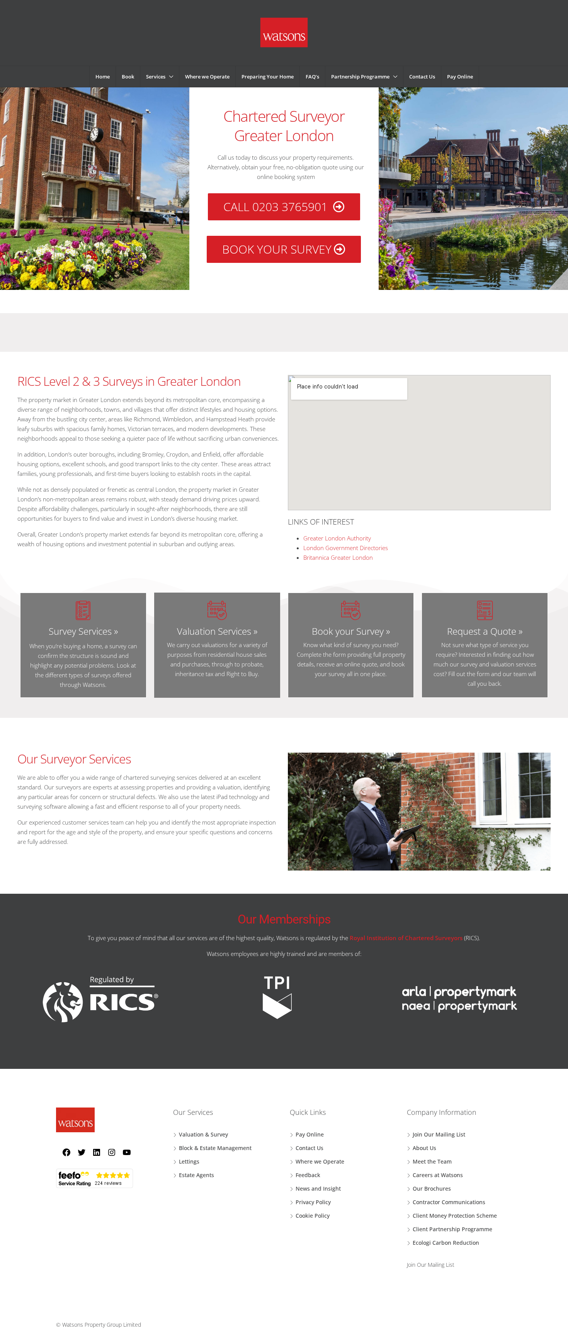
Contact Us (422, 76)
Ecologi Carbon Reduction (446, 1242)
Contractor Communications (449, 1202)
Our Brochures (432, 1188)
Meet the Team (432, 1161)
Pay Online (460, 76)
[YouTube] (123, 1151)
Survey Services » (83, 631)
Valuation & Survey (203, 1134)
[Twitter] (78, 1151)
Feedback (308, 1175)
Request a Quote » (484, 631)
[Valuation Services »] (217, 610)
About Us (424, 1148)
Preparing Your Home (267, 76)
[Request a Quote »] (485, 610)
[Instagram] (108, 1151)
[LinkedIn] (93, 1151)
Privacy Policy (313, 1202)
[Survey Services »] (83, 610)
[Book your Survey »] (351, 610)
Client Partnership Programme (452, 1229)
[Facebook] (63, 1151)
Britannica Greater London (338, 557)
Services (155, 76)
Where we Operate (207, 76)
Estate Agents (196, 1175)
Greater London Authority (337, 538)
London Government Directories (345, 548)
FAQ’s (312, 76)
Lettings (189, 1161)
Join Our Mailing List (439, 1134)
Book (128, 76)
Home (102, 76)
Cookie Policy (313, 1215)
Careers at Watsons (438, 1175)
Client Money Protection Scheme (455, 1215)
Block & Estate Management (215, 1148)
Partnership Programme (360, 76)
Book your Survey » (351, 631)
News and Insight (318, 1188)
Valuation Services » (217, 631)
